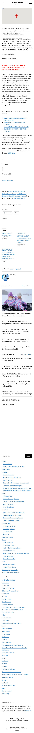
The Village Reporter (17, 198)
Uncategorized (6, 691)
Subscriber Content (8, 685)
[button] (16, 16)
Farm (3, 562)
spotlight (5, 683)
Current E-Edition (8, 588)
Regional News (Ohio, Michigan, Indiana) (15, 675)
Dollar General (8, 542)
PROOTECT (6, 655)
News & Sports (7, 629)
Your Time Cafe (8, 504)
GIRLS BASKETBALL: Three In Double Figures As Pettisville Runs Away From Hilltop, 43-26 (16, 383)
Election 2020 (6, 599)
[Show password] (2, 169)
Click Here (11, 153)
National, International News (11, 623)
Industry (5, 472)
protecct (5, 661)
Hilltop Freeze (7, 496)
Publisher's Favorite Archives (11, 672)
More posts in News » (27, 285)
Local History (6, 618)
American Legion (7, 537)
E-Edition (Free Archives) (10, 591)
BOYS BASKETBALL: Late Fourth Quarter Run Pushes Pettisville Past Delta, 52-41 (17, 367)
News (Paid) (6, 634)
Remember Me (6, 174)
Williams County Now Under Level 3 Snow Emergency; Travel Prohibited (15, 340)
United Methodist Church (11, 521)
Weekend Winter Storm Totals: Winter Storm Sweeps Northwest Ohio (16, 315)
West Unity (5, 694)
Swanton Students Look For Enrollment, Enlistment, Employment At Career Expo (17, 392)
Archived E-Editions (8, 580)
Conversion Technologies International (16, 483)
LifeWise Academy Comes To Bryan (7, 234)
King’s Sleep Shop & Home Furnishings (16, 553)
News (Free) (6, 631)
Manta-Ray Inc (8, 480)
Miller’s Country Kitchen (11, 499)
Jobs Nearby (6, 469)
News (3, 626)
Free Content (6, 602)
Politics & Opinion (8, 653)
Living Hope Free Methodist (12, 515)
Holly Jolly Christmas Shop (12, 548)
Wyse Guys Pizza (8, 507)
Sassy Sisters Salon (9, 559)
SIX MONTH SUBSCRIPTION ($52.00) (16, 127)
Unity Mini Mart (8, 556)
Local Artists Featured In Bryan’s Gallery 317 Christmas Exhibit (17, 348)
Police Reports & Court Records (12, 645)
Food (3, 493)
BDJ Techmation (8, 475)
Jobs (3, 615)
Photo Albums (6, 642)
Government (6, 523)
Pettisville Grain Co (9, 567)
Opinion (4, 640)
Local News (5, 620)
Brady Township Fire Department (14, 467)
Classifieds (5, 583)
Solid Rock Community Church (13, 518)
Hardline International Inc (12, 477)
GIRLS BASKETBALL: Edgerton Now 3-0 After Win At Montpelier (16, 375)
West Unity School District (10, 573)
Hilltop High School (9, 526)
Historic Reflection (8, 612)
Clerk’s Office (7, 464)
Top (3, 688)
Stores (4, 540)
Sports (4, 680)
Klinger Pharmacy (9, 551)
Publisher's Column (8, 669)
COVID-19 (5, 585)
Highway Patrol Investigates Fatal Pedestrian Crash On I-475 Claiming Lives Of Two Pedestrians (15, 331)
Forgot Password (7, 180)
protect (4, 664)
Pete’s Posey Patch (9, 545)
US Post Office (7, 532)
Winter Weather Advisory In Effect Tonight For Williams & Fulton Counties (17, 322)
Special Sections (7, 677)
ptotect (4, 666)
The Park (6, 534)
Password (5, 164)
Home (4, 461)
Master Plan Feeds (9, 564)
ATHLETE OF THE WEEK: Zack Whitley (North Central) (16, 359)
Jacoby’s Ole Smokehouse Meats (13, 502)
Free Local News (7, 605)
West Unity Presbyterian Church (13, 512)
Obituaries (5, 637)
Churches (5, 510)
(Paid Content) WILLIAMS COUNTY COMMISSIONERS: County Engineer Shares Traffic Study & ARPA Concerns (24, 237)
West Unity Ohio (17, 2)
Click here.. (28, 711)
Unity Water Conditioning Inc (12, 486)
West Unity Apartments (9, 570)
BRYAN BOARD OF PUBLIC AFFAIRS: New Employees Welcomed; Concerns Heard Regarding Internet (14, 194)
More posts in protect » (26, 354)
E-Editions (5, 594)
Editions (4, 596)
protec (4, 658)
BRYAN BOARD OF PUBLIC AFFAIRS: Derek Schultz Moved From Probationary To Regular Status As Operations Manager (8, 253)
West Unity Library (9, 529)
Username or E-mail (8, 160)
